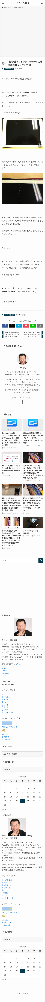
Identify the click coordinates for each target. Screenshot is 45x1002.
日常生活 (5, 707)
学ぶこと (5, 705)
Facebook (5, 671)
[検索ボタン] (42, 3)
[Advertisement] (22, 32)
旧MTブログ (6, 737)
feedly (4, 676)
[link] (22, 402)
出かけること (7, 699)
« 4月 (4, 809)
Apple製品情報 (9, 68)
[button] (5, 326)
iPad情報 (22, 315)
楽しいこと (6, 702)
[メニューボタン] (3, 3)
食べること (6, 697)
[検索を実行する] (40, 560)
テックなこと (7, 694)
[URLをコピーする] (40, 326)
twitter (4, 668)
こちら (30, 398)
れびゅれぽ (6, 739)
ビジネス (5, 710)
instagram (5, 673)
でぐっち (22, 368)
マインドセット (8, 712)
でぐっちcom (23, 3)
